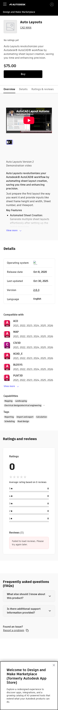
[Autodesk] (17, 5)
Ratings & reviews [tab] (42, 89)
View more (12, 230)
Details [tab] (23, 89)
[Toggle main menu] (5, 4)
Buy (23, 74)
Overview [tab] (9, 89)
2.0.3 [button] (36, 290)
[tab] (9, 146)
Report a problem (13, 630)
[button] (29, 596)
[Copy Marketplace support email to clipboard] (27, 630)
